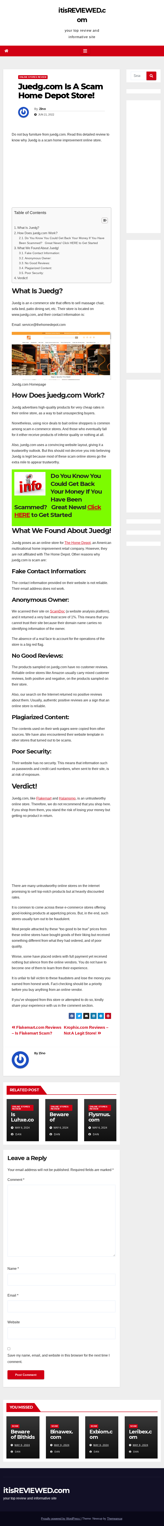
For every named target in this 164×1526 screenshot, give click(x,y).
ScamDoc (57, 611)
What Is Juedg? (28, 227)
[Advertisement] (61, 177)
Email (12, 1295)
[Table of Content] (105, 220)
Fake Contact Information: (42, 253)
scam (15, 1426)
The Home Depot (77, 543)
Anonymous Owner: (38, 258)
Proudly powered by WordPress (61, 1518)
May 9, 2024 (22, 1445)
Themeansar (114, 1518)
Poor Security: (34, 273)
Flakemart (43, 798)
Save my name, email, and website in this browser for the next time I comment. (58, 1359)
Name (13, 1268)
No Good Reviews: (37, 263)
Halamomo (67, 798)
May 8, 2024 (140, 1445)
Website (13, 1322)
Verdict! (22, 278)
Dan (18, 1134)
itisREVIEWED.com (36, 1490)
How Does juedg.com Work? (37, 233)
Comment (15, 1180)
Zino (42, 109)
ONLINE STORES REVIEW (32, 77)
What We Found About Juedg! (38, 248)
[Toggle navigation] (85, 51)
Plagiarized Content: (38, 268)
